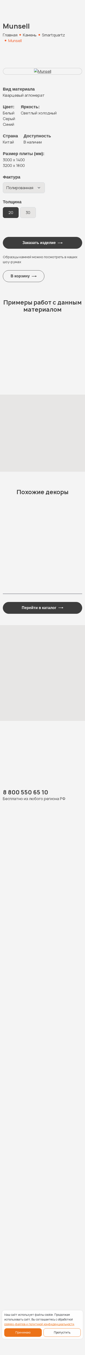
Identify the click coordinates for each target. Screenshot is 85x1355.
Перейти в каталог (39, 608)
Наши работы (17, 1205)
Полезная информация (27, 1242)
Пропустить (62, 1332)
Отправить (39, 1122)
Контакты (13, 1260)
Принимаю (22, 1332)
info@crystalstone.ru (23, 1287)
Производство (19, 1223)
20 (10, 212)
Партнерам (15, 1251)
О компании (15, 1233)
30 (28, 212)
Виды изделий (18, 1214)
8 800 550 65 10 (25, 792)
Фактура (11, 177)
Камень (11, 1196)
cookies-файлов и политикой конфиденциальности (39, 1324)
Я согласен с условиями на (44, 1077)
